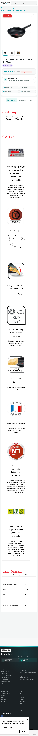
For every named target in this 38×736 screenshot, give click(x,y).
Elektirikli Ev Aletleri (5, 693)
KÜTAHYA (22, 699)
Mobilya (3, 695)
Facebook (6, 715)
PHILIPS (21, 691)
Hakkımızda (4, 673)
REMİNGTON (22, 701)
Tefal (21, 695)
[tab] (11, 100)
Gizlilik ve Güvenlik (5, 671)
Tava (18, 8)
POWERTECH (22, 708)
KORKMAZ (22, 697)
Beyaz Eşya (3, 701)
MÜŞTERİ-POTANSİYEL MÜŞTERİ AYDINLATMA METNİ (27, 676)
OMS (21, 710)
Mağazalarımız (4, 679)
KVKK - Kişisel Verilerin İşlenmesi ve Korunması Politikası (28, 673)
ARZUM (21, 703)
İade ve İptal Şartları (6, 681)
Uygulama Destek (5, 685)
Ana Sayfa (4, 8)
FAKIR (21, 693)
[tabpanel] (19, 356)
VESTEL (21, 705)
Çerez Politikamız (5, 677)
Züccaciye (12, 8)
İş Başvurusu (4, 683)
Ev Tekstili (3, 697)
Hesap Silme (4, 669)
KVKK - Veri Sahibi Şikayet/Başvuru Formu (28, 680)
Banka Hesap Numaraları (7, 675)
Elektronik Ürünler (5, 691)
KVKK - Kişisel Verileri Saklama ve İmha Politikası (27, 669)
